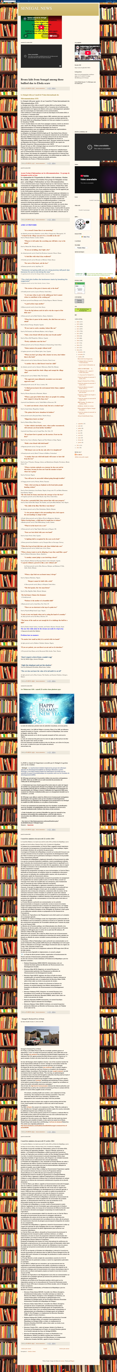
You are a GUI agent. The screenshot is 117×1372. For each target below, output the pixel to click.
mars (79, 438)
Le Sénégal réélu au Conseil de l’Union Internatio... (85, 361)
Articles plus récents (26, 1348)
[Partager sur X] (51, 88)
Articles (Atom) (32, 1351)
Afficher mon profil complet (81, 457)
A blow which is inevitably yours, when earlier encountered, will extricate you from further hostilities (44, 426)
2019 (78, 338)
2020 (78, 336)
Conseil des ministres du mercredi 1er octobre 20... (87, 412)
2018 (78, 340)
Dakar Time (86, 236)
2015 (78, 347)
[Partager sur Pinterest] (55, 88)
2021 (78, 333)
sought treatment (58, 1071)
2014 (78, 350)
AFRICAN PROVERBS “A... (85, 368)
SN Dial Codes (80, 283)
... (78, 418)
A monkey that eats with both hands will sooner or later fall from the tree (44, 457)
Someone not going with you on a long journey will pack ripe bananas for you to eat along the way (45, 271)
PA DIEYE (79, 455)
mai (79, 433)
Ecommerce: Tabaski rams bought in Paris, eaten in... (87, 395)
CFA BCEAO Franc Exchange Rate (84, 310)
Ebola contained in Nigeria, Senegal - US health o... (87, 409)
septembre (80, 423)
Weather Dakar (81, 248)
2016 (78, 345)
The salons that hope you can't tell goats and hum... (86, 391)
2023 (78, 329)
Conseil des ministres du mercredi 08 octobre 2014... (87, 399)
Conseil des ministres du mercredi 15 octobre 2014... (87, 384)
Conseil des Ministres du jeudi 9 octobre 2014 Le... (85, 387)
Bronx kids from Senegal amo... (85, 359)
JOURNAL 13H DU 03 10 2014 (85, 406)
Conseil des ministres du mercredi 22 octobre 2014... (87, 377)
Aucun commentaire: (40, 88)
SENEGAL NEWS (36, 8)
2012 (78, 447)
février (80, 440)
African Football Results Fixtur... (86, 416)
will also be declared (56, 1122)
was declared (33, 1054)
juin (79, 430)
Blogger (72, 1361)
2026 (78, 322)
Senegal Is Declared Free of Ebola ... (87, 381)
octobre (80, 357)
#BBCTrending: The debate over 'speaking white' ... (86, 403)
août (79, 426)
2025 (78, 324)
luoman (62, 1361)
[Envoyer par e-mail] (48, 88)
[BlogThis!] (50, 88)
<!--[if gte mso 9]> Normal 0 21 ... (86, 375)
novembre (80, 354)
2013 (78, 445)
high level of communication (39, 1086)
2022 (78, 331)
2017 (78, 343)
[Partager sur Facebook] (53, 88)
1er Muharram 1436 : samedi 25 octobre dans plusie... (85, 371)
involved (38, 1080)
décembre (80, 352)
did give (29, 1107)
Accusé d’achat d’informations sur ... (86, 365)
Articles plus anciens (64, 1348)
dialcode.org (79, 292)
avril (79, 435)
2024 (78, 326)
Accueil (45, 1348)
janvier (80, 442)
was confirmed (47, 1067)
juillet (79, 428)
